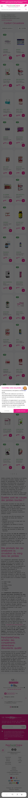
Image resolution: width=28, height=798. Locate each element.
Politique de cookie (11, 406)
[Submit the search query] (26, 9)
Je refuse (18, 406)
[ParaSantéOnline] (14, 6)
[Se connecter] (18, 795)
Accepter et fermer (20, 411)
